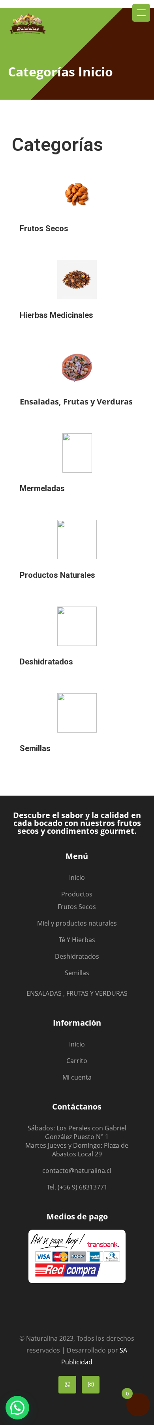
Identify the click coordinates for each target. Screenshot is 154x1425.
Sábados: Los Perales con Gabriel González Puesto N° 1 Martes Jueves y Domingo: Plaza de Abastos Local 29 (76, 1141)
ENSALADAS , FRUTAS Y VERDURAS (77, 993)
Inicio (77, 877)
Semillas (77, 973)
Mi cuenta (77, 1077)
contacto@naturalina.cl (76, 1170)
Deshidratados (77, 956)
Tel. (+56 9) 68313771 (77, 1187)
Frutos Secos (77, 906)
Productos (76, 894)
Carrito (76, 1060)
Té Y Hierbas (77, 939)
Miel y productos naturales (77, 923)
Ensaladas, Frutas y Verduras (76, 401)
